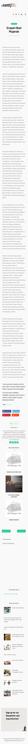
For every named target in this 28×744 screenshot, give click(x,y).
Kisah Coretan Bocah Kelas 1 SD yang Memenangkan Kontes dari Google (13, 619)
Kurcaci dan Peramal (17, 660)
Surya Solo (14, 427)
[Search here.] (25, 14)
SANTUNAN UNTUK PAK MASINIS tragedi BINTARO (18, 692)
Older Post (21, 531)
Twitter (17, 411)
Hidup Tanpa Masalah (18, 608)
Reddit (16, 415)
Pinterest (7, 415)
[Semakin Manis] (14, 509)
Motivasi (14, 23)
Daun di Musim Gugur (10, 654)
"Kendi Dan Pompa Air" (14, 472)
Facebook (7, 411)
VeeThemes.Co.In (18, 740)
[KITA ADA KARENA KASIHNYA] (14, 484)
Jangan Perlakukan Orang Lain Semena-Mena (17, 646)
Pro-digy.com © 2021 (8, 738)
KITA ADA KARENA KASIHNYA (14, 496)
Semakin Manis (14, 519)
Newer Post (6, 531)
